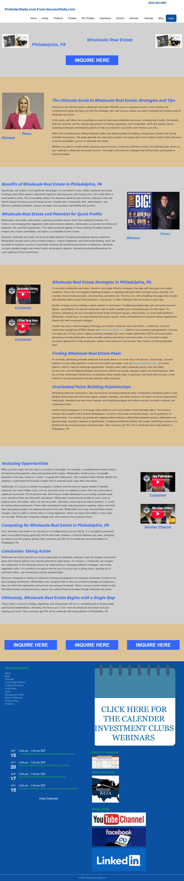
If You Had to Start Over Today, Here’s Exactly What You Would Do (48, 788)
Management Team (14, 694)
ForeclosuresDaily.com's (112, 329)
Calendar (148, 18)
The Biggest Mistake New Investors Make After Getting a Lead (46, 753)
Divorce (120, 18)
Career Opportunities (15, 682)
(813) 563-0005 (157, 2)
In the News (10, 688)
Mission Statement (14, 698)
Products (58, 18)
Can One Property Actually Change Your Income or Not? (44, 765)
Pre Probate (88, 18)
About (45, 18)
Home (34, 18)
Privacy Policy (12, 701)
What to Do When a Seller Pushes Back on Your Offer (42, 776)
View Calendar (48, 798)
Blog (160, 18)
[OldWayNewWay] (15, 41)
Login (171, 18)
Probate (72, 18)
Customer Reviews (14, 685)
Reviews (134, 18)
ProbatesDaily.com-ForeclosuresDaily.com (40, 9)
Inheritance (105, 18)
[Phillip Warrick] (153, 210)
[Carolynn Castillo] (23, 111)
